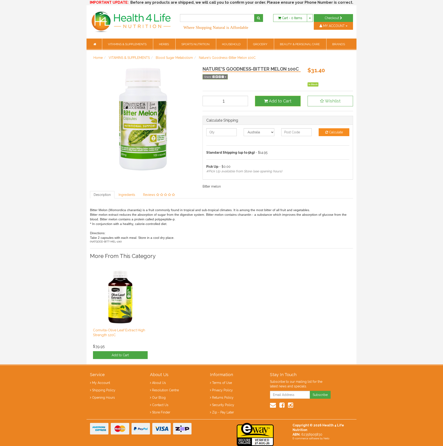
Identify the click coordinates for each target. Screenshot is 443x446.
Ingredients (127, 195)
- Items (292, 18)
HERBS (164, 44)
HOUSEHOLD (231, 44)
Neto (326, 438)
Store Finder (161, 412)
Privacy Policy (222, 390)
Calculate (335, 132)
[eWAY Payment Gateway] (255, 434)
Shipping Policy (103, 390)
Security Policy (223, 405)
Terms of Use (222, 383)
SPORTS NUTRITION (195, 44)
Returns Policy (222, 397)
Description (102, 195)
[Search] (258, 18)
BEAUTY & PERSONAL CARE (300, 44)
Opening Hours (103, 397)
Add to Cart (279, 101)
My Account (101, 383)
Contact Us (160, 405)
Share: (208, 76)
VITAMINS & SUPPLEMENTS (127, 44)
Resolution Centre (165, 390)
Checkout (332, 18)
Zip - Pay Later (223, 412)
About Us (159, 383)
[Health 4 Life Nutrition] (131, 19)
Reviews (149, 195)
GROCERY (260, 44)
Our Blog (159, 397)
